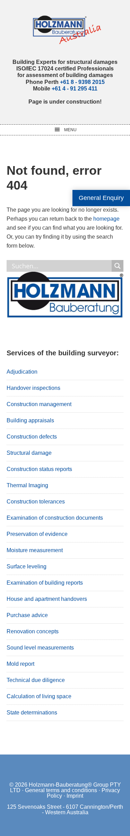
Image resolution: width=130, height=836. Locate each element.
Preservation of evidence (37, 534)
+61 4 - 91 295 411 (74, 89)
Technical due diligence (36, 680)
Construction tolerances (36, 502)
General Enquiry (101, 197)
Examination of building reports (45, 583)
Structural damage (29, 453)
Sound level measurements (40, 648)
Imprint (75, 796)
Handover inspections (33, 388)
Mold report (20, 664)
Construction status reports (39, 469)
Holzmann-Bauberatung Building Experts (65, 29)
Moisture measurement (35, 550)
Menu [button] (70, 129)
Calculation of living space (39, 696)
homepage (106, 219)
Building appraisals (30, 420)
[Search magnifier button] (117, 266)
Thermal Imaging (27, 485)
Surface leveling (26, 566)
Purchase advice (27, 615)
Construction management (39, 404)
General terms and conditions (61, 790)
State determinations (32, 712)
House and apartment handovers (47, 599)
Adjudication (22, 372)
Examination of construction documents (55, 518)
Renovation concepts (33, 631)
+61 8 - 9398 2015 (82, 82)
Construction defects (32, 437)
